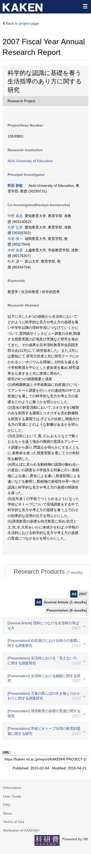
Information (12, 788)
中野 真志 (15, 216)
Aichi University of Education (30, 161)
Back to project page (22, 23)
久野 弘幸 (15, 227)
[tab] (48, 572)
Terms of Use (13, 822)
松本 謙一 (15, 261)
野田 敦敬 (15, 186)
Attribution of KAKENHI (21, 830)
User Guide (12, 796)
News (7, 813)
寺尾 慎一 (15, 239)
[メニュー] (84, 6)
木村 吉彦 (15, 250)
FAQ (6, 805)
